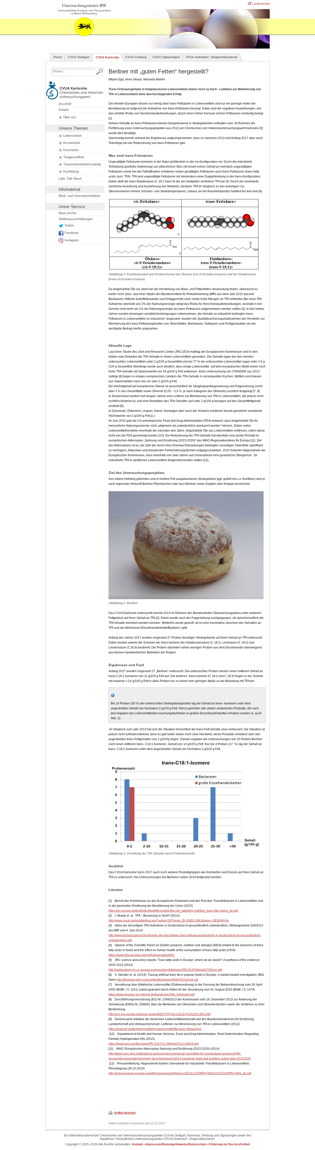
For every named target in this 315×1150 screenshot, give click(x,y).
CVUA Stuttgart (79, 57)
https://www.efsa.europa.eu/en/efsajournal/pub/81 (141, 955)
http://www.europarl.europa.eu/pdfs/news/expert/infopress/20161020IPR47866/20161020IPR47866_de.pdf (180, 1073)
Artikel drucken (125, 1113)
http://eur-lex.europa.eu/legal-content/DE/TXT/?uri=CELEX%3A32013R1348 (159, 1014)
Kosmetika (70, 150)
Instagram (71, 240)
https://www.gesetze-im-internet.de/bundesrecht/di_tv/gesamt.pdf (151, 994)
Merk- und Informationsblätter (79, 196)
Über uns (69, 117)
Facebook (71, 233)
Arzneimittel (71, 143)
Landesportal (260, 3)
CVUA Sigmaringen (166, 57)
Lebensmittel (71, 136)
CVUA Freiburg (135, 57)
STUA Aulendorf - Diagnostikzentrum (211, 57)
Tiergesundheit (73, 157)
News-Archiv (68, 213)
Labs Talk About (70, 178)
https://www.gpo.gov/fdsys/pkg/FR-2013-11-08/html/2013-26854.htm (154, 1043)
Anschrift (65, 104)
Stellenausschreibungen (76, 219)
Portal (57, 57)
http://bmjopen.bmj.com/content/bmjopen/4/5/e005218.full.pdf (157, 979)
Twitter (69, 225)
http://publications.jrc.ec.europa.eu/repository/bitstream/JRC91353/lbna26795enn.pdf (165, 970)
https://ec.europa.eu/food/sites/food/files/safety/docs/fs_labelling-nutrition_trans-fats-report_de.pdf (173, 910)
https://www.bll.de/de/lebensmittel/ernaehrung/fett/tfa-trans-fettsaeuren (155, 1029)
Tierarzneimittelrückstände (81, 164)
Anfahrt (64, 110)
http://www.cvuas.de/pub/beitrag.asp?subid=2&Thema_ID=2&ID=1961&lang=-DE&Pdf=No (169, 920)
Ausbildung (70, 171)
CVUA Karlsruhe (107, 57)
